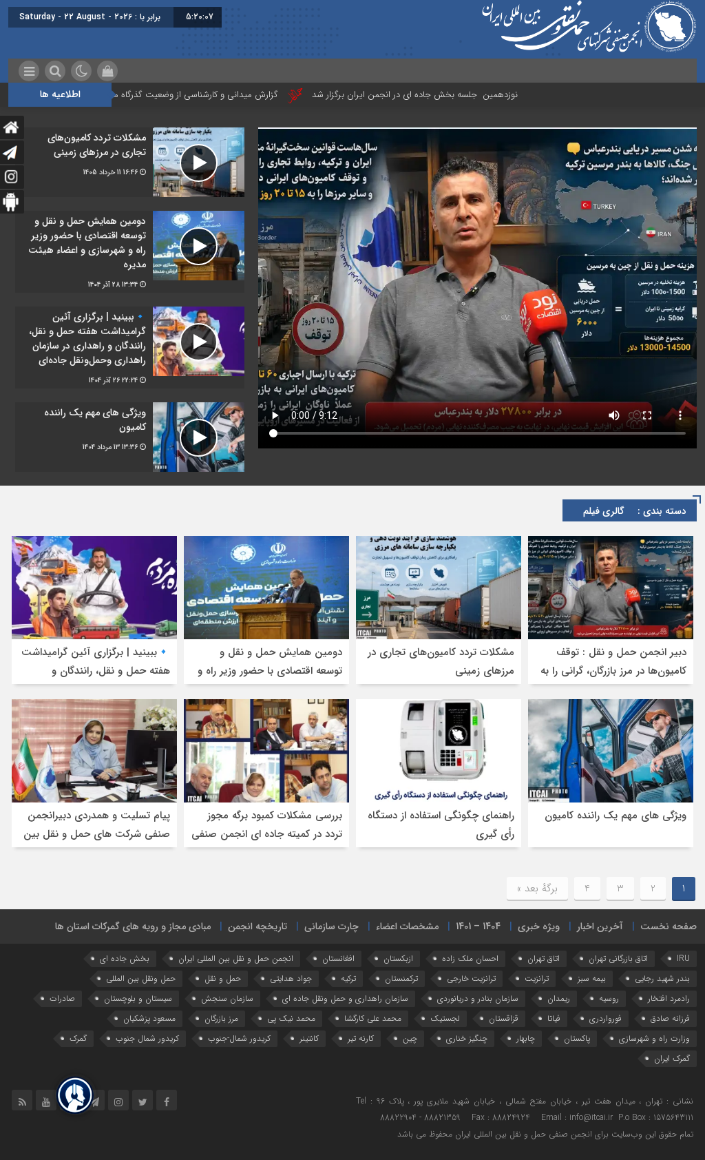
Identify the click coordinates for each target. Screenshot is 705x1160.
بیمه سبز (592, 978)
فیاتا (553, 1018)
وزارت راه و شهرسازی (654, 1038)
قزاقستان (503, 1018)
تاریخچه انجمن (257, 926)
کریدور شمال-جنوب (239, 1038)
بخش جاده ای (124, 958)
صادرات (62, 998)
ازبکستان (398, 958)
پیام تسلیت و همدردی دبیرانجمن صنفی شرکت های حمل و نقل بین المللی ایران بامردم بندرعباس (96, 834)
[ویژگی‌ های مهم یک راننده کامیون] (129, 437)
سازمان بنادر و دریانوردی (477, 998)
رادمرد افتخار (669, 998)
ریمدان (558, 998)
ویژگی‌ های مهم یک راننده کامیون (615, 815)
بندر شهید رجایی (662, 978)
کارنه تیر (361, 1038)
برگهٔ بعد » (537, 888)
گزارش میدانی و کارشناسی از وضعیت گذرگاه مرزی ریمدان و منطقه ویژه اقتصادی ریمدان (184, 94)
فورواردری (605, 1018)
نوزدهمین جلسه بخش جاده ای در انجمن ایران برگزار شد (479, 94)
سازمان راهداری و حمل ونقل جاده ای (345, 998)
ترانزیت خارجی (471, 978)
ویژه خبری (539, 926)
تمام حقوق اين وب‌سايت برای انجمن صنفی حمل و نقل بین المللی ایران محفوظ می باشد (545, 1134)
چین (410, 1038)
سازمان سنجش (227, 998)
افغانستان (338, 958)
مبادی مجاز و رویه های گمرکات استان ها (133, 926)
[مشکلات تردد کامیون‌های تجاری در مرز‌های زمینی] (129, 162)
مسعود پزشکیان (149, 1018)
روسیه (609, 998)
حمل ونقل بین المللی (141, 978)
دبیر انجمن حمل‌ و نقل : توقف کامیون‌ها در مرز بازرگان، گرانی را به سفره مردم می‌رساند (613, 671)
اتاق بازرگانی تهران (618, 958)
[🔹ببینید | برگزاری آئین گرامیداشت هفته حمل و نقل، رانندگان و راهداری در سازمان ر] (129, 348)
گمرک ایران (672, 1058)
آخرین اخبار (600, 926)
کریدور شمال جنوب (147, 1038)
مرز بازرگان (221, 1018)
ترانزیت (537, 978)
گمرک (78, 1038)
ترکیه (348, 978)
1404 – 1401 (478, 926)
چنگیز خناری (466, 1038)
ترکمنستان (401, 978)
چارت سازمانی (331, 926)
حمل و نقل (222, 978)
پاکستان (577, 1038)
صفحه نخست (668, 926)
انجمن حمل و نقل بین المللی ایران (235, 958)
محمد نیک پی (291, 1018)
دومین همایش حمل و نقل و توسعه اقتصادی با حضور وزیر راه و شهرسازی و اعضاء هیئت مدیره (270, 671)
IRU (683, 958)
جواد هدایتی (291, 978)
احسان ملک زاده (470, 958)
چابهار (525, 1038)
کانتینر (309, 1038)
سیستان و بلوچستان (138, 998)
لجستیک (445, 1018)
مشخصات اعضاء (407, 926)
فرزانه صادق (670, 1018)
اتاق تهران (543, 958)
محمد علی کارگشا (372, 1018)
